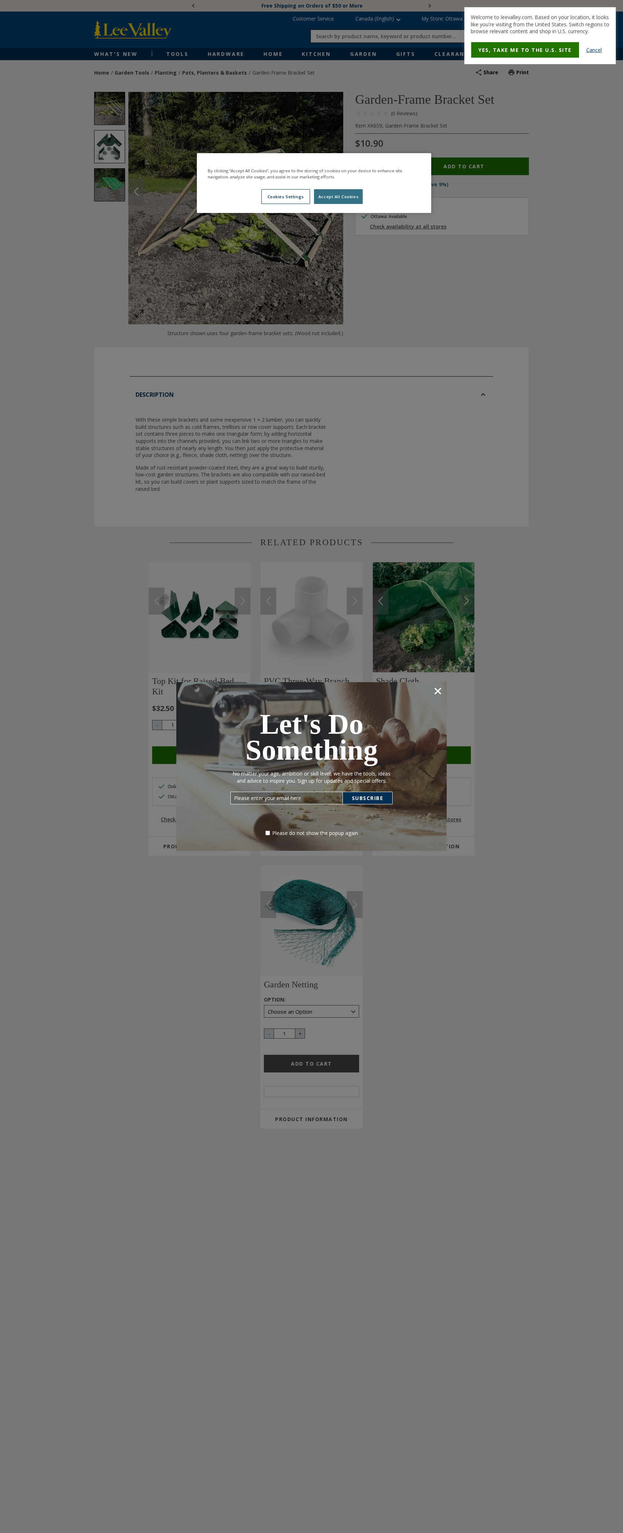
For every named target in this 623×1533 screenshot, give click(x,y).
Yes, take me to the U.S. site (525, 49)
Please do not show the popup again (315, 833)
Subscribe (368, 798)
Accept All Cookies (338, 196)
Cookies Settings (286, 196)
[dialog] (540, 35)
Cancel (594, 49)
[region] (314, 183)
